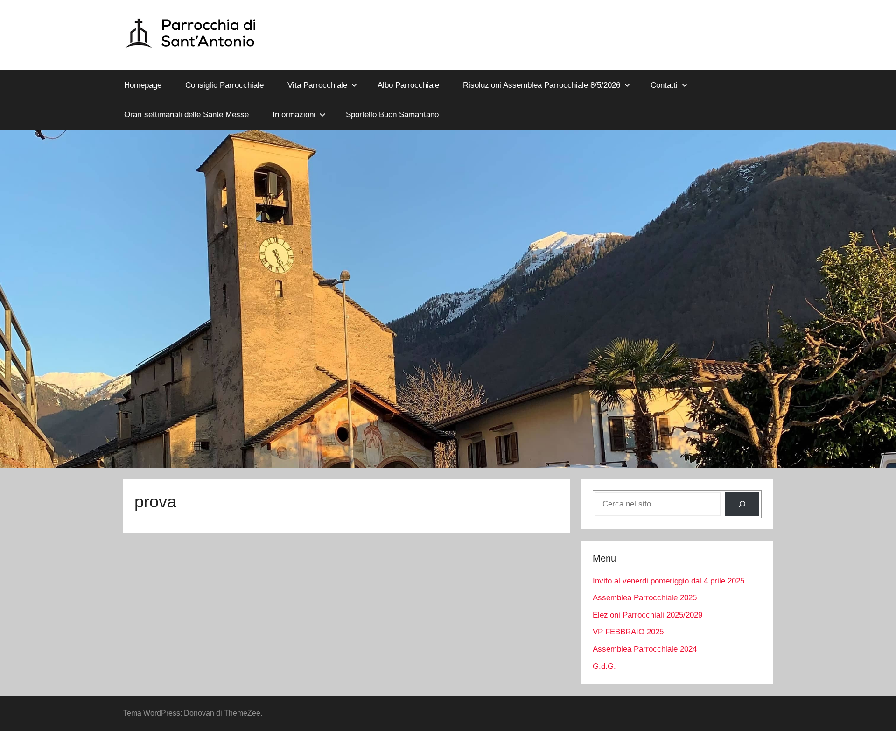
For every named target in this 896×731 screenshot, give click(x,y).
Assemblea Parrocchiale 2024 (645, 649)
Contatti (664, 85)
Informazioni (294, 114)
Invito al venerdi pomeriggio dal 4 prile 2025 (668, 580)
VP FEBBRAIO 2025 (628, 631)
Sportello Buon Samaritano (392, 114)
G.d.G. (604, 666)
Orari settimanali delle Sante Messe (186, 114)
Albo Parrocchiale (408, 85)
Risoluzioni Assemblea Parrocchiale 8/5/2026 (541, 85)
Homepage (142, 85)
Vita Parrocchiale (317, 85)
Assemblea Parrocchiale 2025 (645, 597)
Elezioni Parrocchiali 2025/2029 (647, 615)
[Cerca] (742, 504)
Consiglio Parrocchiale (224, 85)
